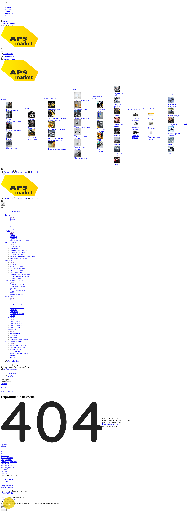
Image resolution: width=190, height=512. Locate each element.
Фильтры (13, 264)
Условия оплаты (7, 466)
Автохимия (14, 300)
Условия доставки (7, 468)
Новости (4, 472)
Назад (12, 217)
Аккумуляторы (15, 333)
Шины (12, 219)
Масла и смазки (15, 246)
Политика (4, 473)
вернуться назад (112, 426)
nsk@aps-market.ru (10, 369)
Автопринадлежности (18, 345)
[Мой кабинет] (2, 169)
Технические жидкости (18, 284)
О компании (5, 470)
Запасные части (15, 322)
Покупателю (5, 464)
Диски (12, 235)
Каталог (4, 444)
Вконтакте (12, 373)
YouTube (11, 376)
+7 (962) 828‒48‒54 (8, 23)
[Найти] (2, 51)
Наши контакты (7, 485)
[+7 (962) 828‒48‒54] (2, 207)
